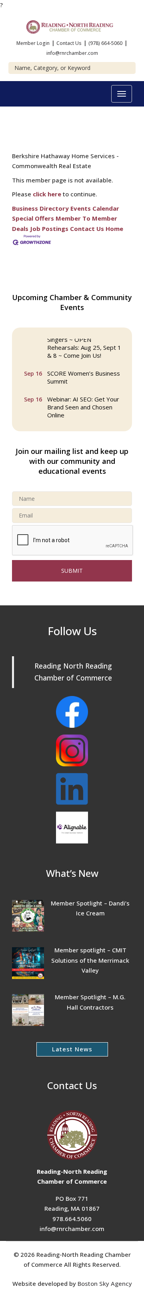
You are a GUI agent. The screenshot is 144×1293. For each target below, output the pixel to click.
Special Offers (33, 218)
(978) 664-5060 (105, 43)
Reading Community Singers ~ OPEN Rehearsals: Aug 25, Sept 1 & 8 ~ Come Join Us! (84, 342)
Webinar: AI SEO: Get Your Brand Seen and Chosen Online (83, 406)
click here (47, 194)
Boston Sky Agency (105, 1283)
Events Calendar (94, 208)
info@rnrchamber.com (72, 53)
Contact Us (69, 43)
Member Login (33, 43)
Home (114, 229)
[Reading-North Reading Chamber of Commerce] (72, 26)
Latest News (72, 1049)
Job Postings (49, 229)
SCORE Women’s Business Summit (83, 376)
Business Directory (40, 208)
